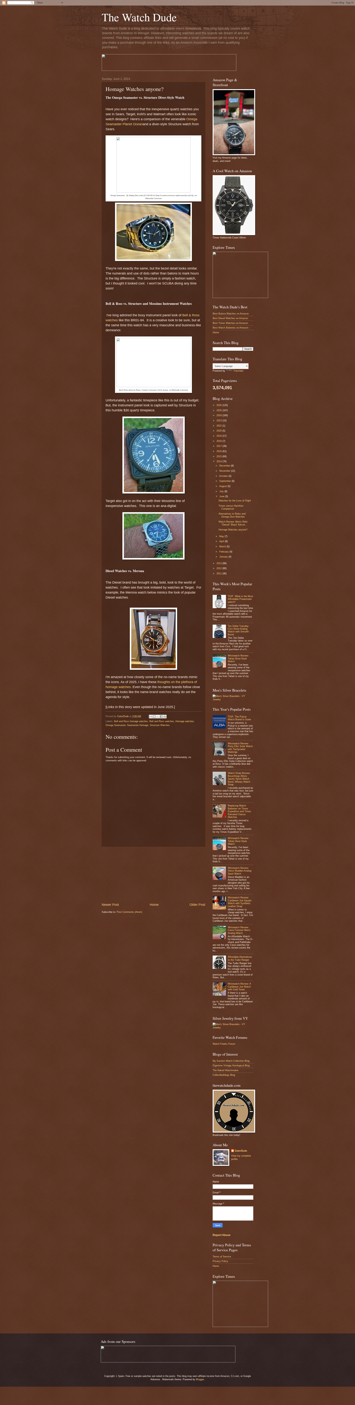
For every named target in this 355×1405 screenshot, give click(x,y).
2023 (219, 420)
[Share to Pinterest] (165, 716)
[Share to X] (158, 716)
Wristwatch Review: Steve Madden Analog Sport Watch (239, 871)
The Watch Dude (139, 17)
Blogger (200, 1379)
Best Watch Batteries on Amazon (230, 327)
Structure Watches (160, 725)
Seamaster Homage (137, 725)
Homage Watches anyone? (233, 529)
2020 (219, 430)
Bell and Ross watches (161, 721)
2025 (219, 410)
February (224, 551)
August (223, 486)
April (222, 541)
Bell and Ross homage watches (131, 721)
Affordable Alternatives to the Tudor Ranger (240, 958)
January (224, 556)
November (225, 470)
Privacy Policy (220, 1261)
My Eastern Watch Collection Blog (231, 1060)
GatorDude (241, 1150)
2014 (219, 461)
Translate (238, 370)
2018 (219, 441)
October (224, 476)
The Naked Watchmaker (226, 1070)
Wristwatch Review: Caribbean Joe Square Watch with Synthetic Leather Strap (239, 901)
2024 (219, 415)
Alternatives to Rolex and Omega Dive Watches (232, 515)
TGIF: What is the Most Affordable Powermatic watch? (240, 599)
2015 (219, 456)
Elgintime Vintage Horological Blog (231, 1065)
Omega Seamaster (116, 725)
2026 (219, 405)
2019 (219, 435)
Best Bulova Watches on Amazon (231, 313)
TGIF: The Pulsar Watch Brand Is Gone (239, 718)
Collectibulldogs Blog (224, 1075)
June (222, 496)
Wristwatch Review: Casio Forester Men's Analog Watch (239, 930)
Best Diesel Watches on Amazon (230, 318)
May (222, 536)
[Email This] (151, 716)
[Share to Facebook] (161, 716)
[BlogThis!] (154, 716)
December (225, 465)
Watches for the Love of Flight (235, 500)
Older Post (197, 905)
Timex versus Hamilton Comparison (231, 507)
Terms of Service (222, 1256)
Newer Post (110, 905)
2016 (219, 451)
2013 (219, 563)
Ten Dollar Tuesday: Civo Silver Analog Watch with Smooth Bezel (238, 630)
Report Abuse (221, 1234)
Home (154, 905)
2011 (219, 573)
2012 (219, 568)
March (223, 546)
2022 (219, 425)
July (221, 491)
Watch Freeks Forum (224, 1043)
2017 (219, 446)
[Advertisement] (153, 874)
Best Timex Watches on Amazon (230, 323)
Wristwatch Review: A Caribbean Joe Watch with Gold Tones (239, 986)
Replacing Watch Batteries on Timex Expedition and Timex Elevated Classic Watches (239, 811)
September (225, 481)
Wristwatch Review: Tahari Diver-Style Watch (238, 658)
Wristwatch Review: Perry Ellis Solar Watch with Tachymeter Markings (240, 747)
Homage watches (184, 721)
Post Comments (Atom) (129, 912)
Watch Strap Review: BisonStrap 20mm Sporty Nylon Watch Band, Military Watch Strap (239, 779)
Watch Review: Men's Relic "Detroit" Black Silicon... (233, 523)
